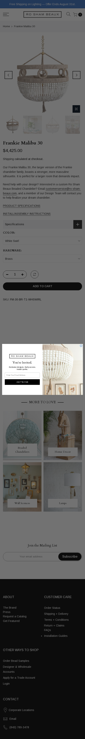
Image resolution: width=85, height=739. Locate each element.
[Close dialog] (81, 346)
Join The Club (22, 382)
